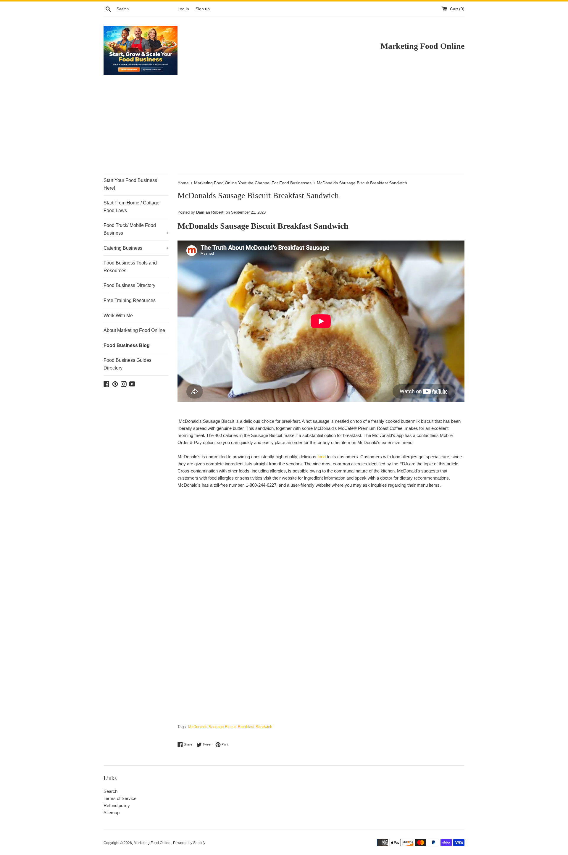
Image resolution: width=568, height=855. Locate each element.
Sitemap (112, 812)
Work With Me (118, 315)
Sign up (203, 9)
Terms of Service (120, 798)
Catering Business (136, 248)
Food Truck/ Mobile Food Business (136, 229)
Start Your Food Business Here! (130, 184)
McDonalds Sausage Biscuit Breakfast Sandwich (230, 727)
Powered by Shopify (189, 843)
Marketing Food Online (152, 843)
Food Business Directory (129, 285)
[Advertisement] (284, 128)
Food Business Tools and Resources (130, 266)
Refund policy (117, 805)
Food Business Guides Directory (127, 364)
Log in (183, 9)
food (321, 456)
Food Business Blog (127, 345)
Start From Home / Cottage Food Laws (131, 206)
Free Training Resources (130, 300)
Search (110, 791)
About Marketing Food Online (134, 330)
